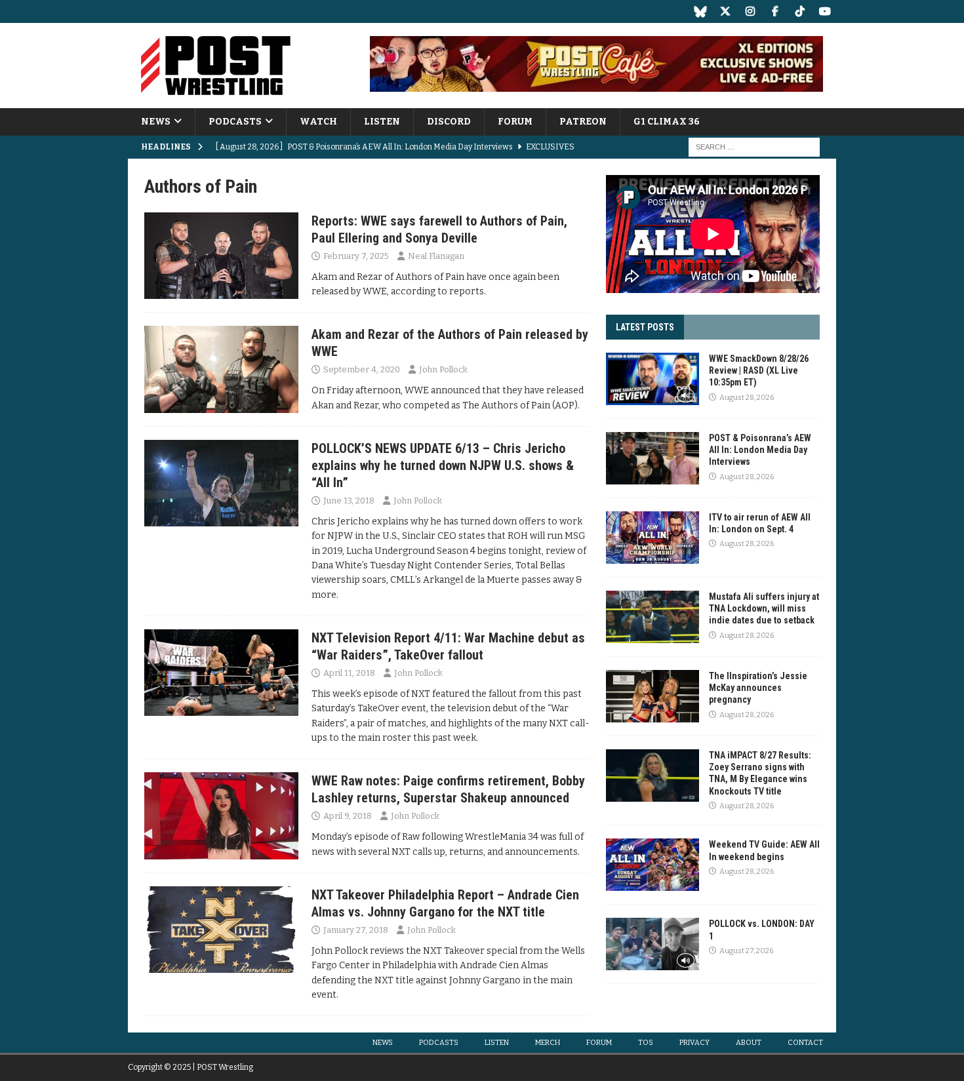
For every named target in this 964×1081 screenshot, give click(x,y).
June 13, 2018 (348, 500)
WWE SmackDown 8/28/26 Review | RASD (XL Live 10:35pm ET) (759, 370)
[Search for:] (754, 147)
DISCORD (449, 121)
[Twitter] (724, 11)
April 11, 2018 (349, 673)
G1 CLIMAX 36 (666, 121)
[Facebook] (774, 11)
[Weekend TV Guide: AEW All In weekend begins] (652, 864)
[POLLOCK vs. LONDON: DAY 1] (652, 944)
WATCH (318, 121)
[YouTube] (824, 11)
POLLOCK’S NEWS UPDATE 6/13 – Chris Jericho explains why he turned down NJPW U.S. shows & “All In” (442, 465)
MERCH (547, 1042)
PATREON (583, 121)
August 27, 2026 (746, 951)
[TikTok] (799, 11)
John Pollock (443, 369)
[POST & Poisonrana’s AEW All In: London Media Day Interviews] (652, 458)
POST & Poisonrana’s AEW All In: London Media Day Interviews (760, 450)
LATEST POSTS (645, 327)
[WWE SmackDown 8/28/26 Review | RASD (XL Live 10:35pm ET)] (652, 379)
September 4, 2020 (361, 369)
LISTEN (382, 121)
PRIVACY (694, 1042)
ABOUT (748, 1042)
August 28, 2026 (746, 397)
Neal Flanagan (436, 256)
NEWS (156, 121)
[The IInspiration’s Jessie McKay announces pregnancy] (652, 696)
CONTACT (805, 1042)
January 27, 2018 (355, 930)
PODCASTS (235, 121)
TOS (645, 1042)
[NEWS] (221, 255)
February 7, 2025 (356, 256)
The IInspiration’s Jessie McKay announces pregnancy (758, 688)
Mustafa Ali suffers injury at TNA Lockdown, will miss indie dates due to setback (764, 608)
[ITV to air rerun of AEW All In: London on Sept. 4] (652, 537)
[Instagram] (749, 11)
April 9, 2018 (347, 816)
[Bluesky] (700, 11)
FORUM (515, 121)
